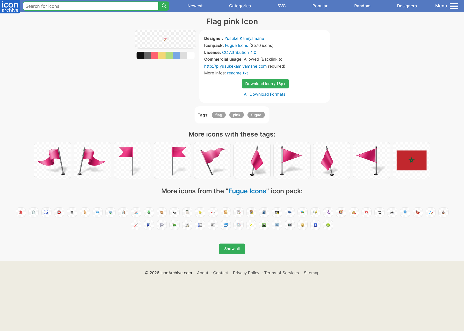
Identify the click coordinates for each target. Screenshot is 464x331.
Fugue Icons (236, 45)
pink (236, 115)
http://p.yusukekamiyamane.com (235, 66)
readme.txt (237, 73)
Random (362, 5)
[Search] (163, 6)
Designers (407, 5)
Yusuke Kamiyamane (244, 38)
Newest (195, 5)
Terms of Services (281, 272)
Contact (220, 272)
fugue (256, 115)
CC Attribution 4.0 (239, 52)
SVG (281, 5)
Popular (320, 5)
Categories (240, 5)
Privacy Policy (246, 272)
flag (218, 115)
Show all (232, 248)
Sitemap (311, 272)
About (202, 272)
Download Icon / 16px (265, 83)
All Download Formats (264, 94)
